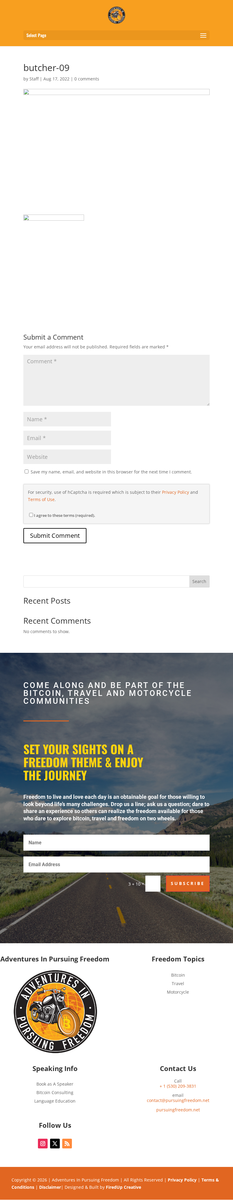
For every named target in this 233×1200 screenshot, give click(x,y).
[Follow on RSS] (67, 1143)
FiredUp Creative (123, 1187)
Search (199, 581)
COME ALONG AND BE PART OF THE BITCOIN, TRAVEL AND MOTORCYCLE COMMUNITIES (107, 693)
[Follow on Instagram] (43, 1143)
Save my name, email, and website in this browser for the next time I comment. (111, 472)
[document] (178, 1110)
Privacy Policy (175, 492)
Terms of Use (41, 499)
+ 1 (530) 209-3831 (178, 1086)
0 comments (86, 79)
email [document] (178, 1098)
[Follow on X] (55, 1143)
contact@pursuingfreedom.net (178, 1100)
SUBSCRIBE (188, 883)
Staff (34, 79)
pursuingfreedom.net (178, 1110)
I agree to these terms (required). (64, 515)
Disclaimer (50, 1187)
